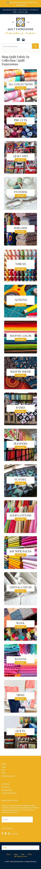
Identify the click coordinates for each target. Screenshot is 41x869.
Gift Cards (5, 784)
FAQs (3, 773)
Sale (3, 770)
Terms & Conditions (9, 793)
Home (4, 764)
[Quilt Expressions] (20, 26)
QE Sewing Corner (8, 776)
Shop (4, 767)
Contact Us (6, 787)
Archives (14, 834)
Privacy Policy (7, 790)
